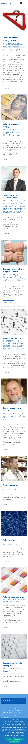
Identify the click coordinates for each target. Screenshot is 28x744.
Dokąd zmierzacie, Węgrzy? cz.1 (11, 125)
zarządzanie (6, 280)
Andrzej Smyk (20, 274)
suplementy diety (18, 209)
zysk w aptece (11, 212)
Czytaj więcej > (7, 88)
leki (21, 202)
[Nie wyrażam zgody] (26, 731)
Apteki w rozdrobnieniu (13, 597)
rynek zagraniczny (15, 47)
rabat (10, 418)
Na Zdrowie (9, 43)
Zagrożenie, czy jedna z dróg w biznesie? (13, 270)
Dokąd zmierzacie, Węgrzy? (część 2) (11, 39)
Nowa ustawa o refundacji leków (10, 196)
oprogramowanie (11, 670)
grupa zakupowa (17, 488)
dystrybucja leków (15, 276)
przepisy (19, 205)
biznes (14, 200)
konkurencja (14, 345)
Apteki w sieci (9, 540)
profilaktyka (15, 277)
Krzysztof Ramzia (17, 542)
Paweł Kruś (9, 205)
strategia (22, 348)
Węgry (12, 50)
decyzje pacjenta (7, 415)
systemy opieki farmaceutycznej (11, 211)
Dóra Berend (13, 44)
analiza (14, 274)
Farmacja (19, 212)
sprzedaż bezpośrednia (9, 208)
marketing (5, 277)
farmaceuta (20, 44)
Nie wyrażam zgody (18, 739)
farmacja (5, 46)
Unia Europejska (7, 50)
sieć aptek (22, 47)
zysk (10, 280)
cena (18, 200)
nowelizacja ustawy (17, 203)
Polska (18, 346)
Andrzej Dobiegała (17, 668)
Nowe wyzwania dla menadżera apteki (12, 339)
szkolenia (5, 349)
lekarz (8, 416)
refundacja (5, 206)
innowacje (8, 345)
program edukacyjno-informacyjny (13, 278)
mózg (9, 346)
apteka (14, 129)
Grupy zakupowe (10, 485)
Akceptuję (8, 739)
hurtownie (10, 46)
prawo (14, 46)
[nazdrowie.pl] (6, 3)
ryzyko (12, 348)
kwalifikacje (20, 345)
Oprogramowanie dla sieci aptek (12, 664)
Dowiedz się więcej (14, 741)
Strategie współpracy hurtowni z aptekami (13, 49)
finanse (22, 276)
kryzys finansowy (16, 202)
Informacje (18, 50)
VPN (23, 670)
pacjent (4, 205)
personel (14, 346)
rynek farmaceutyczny (8, 132)
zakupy (23, 279)
